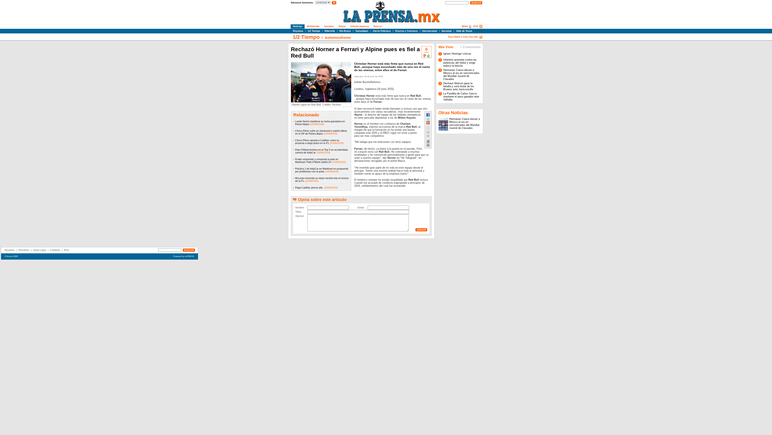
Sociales (329, 26)
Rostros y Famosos (406, 31)
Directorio (23, 250)
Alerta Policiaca (382, 31)
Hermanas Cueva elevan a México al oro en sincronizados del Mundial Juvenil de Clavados (461, 74)
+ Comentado (470, 47)
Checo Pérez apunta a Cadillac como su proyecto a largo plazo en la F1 (317, 142)
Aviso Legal (39, 250)
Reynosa (298, 31)
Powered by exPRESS (183, 256)
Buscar (378, 26)
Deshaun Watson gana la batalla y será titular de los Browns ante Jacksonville (458, 86)
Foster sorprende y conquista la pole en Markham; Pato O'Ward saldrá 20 (316, 161)
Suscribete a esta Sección (463, 36)
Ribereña (329, 31)
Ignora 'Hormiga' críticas (457, 53)
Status (342, 26)
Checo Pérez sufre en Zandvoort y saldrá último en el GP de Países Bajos (321, 132)
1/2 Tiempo (314, 31)
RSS (475, 26)
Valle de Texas (464, 31)
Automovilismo (338, 38)
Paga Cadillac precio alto (309, 187)
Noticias (297, 26)
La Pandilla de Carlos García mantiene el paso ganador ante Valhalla (461, 96)
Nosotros (9, 250)
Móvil (465, 26)
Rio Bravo (345, 31)
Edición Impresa (359, 26)
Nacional (446, 31)
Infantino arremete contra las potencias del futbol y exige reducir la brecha (460, 62)
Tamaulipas (361, 31)
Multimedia (313, 26)
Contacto (55, 250)
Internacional (429, 31)
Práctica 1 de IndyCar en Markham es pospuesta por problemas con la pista (321, 170)
